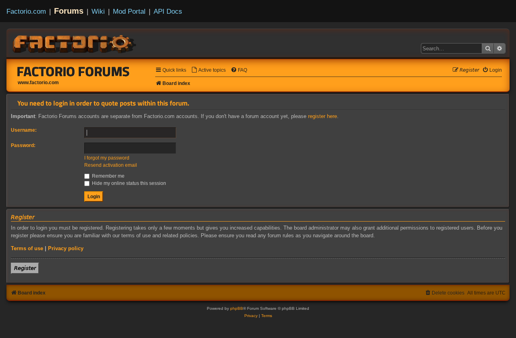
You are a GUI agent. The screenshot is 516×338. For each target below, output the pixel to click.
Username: (24, 130)
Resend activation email (110, 165)
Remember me (108, 176)
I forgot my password (106, 158)
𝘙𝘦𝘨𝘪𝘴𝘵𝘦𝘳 (25, 268)
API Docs (168, 11)
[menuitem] (208, 70)
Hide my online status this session (128, 183)
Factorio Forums (73, 71)
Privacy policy (65, 248)
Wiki (98, 11)
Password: (23, 145)
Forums (68, 10)
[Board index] (74, 42)
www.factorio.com (38, 82)
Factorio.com (26, 11)
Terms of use (27, 248)
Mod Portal (129, 11)
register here (322, 116)
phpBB (236, 308)
